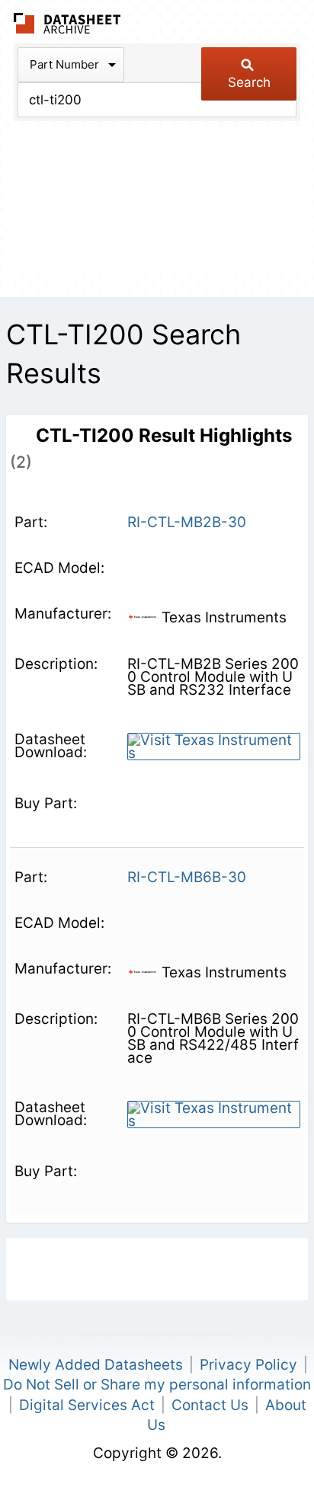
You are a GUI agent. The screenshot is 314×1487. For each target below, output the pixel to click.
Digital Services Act (87, 1405)
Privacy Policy (248, 1364)
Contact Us (209, 1405)
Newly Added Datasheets (95, 1364)
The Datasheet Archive (67, 23)
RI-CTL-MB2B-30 (186, 522)
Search (249, 82)
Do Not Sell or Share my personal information (157, 1384)
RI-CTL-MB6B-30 (186, 877)
